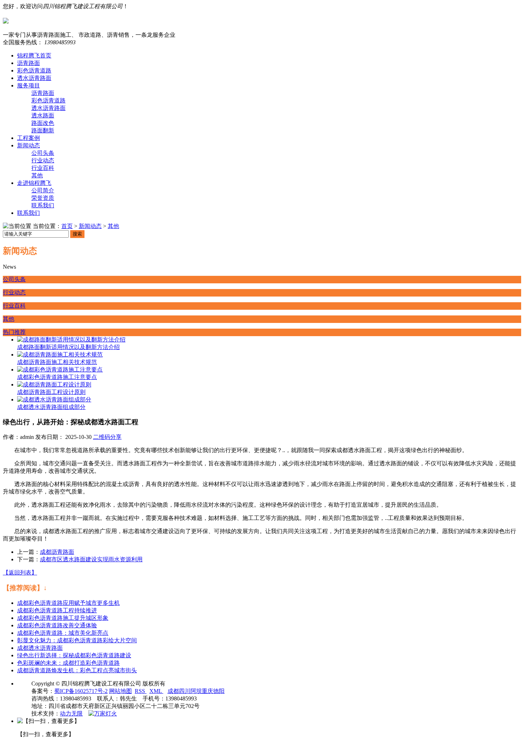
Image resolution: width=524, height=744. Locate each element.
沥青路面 (28, 63)
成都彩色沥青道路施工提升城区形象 (62, 618)
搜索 (77, 234)
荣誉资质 (42, 198)
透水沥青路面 (34, 78)
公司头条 (42, 153)
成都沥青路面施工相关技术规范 (57, 362)
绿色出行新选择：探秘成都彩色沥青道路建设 (74, 655)
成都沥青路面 (57, 552)
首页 (67, 226)
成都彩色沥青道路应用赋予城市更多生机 (68, 603)
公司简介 (42, 190)
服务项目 (28, 85)
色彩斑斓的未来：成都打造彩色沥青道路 (68, 663)
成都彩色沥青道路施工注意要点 (57, 377)
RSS (141, 691)
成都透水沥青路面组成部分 (51, 407)
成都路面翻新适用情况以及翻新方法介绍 (68, 347)
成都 (173, 691)
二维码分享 (107, 437)
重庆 (207, 691)
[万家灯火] (102, 713)
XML (156, 691)
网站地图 (120, 691)
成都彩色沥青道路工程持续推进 (57, 610)
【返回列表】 (20, 573)
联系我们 (42, 205)
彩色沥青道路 (34, 70)
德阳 (219, 691)
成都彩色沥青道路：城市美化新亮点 (62, 633)
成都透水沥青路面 (40, 648)
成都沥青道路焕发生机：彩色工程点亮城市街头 (77, 670)
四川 (184, 691)
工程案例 (28, 138)
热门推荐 (14, 332)
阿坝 (196, 691)
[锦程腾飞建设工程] (262, 21)
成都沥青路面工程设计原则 (51, 392)
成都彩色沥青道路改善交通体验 (57, 625)
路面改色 (42, 123)
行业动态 (42, 160)
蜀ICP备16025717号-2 (81, 691)
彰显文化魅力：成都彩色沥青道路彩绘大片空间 (77, 640)
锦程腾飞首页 (34, 55)
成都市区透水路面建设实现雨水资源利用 (91, 559)
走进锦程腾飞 (34, 183)
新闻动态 (28, 145)
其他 (37, 175)
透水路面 (42, 115)
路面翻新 (42, 130)
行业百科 (42, 168)
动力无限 (71, 713)
